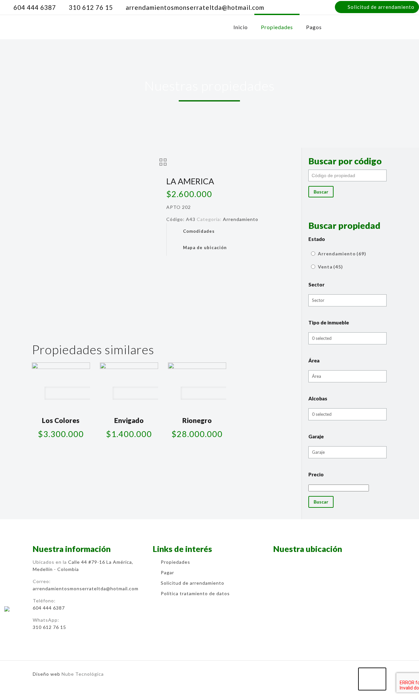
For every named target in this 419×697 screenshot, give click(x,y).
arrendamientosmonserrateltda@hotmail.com (195, 7)
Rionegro (197, 420)
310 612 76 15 (91, 7)
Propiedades (175, 562)
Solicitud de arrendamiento (381, 7)
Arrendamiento (240, 219)
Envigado (129, 420)
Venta (330, 266)
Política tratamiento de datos (195, 593)
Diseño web (46, 674)
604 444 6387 (34, 7)
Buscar (321, 191)
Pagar (167, 572)
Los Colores (61, 420)
